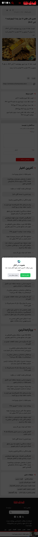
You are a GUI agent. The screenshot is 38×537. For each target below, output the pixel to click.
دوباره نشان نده (13, 275)
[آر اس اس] (9, 3)
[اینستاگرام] (7, 3)
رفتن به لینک (25, 275)
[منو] (20, 3)
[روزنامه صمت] (30, 3)
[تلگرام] (3, 3)
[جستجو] (12, 3)
